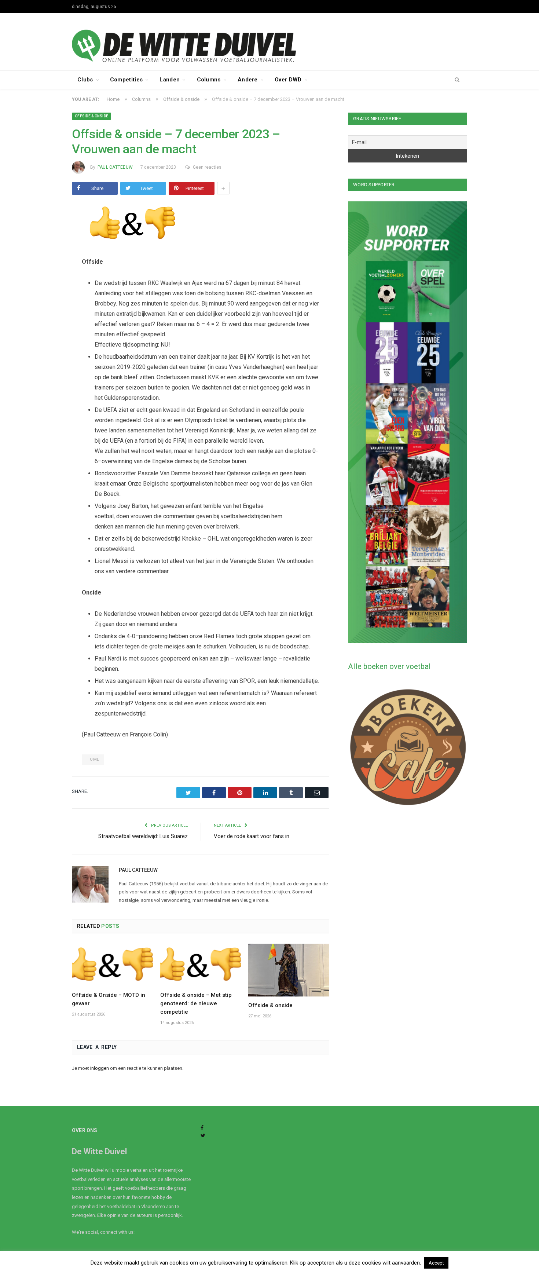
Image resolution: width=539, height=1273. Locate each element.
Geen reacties (207, 167)
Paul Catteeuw (115, 167)
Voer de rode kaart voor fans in (251, 836)
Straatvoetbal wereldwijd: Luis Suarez (143, 836)
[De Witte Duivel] (269, 41)
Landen (170, 79)
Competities (126, 79)
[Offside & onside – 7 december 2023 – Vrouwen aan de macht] (200, 224)
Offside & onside (91, 116)
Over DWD (288, 79)
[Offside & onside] (288, 970)
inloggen (99, 1068)
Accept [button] (436, 1263)
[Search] (457, 80)
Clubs (85, 79)
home (93, 759)
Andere (248, 79)
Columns (209, 79)
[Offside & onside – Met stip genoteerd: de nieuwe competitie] (200, 965)
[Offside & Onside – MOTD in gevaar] (112, 965)
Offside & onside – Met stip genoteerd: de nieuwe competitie (196, 1003)
